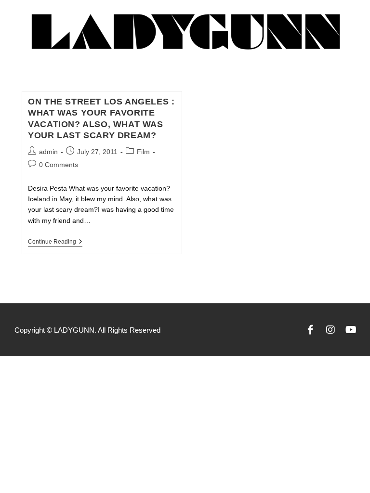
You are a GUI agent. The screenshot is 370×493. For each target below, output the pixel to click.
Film (143, 152)
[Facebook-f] (310, 330)
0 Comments (58, 165)
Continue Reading (55, 241)
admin (48, 152)
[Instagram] (330, 330)
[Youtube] (351, 330)
